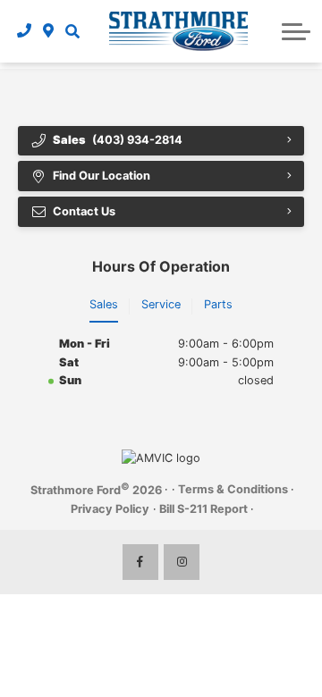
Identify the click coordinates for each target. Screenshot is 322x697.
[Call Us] (25, 31)
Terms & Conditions (233, 489)
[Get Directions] (49, 31)
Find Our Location (101, 175)
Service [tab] (161, 304)
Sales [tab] (103, 304)
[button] (72, 31)
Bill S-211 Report (203, 509)
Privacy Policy (110, 509)
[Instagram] (181, 562)
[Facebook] (140, 562)
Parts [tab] (218, 304)
